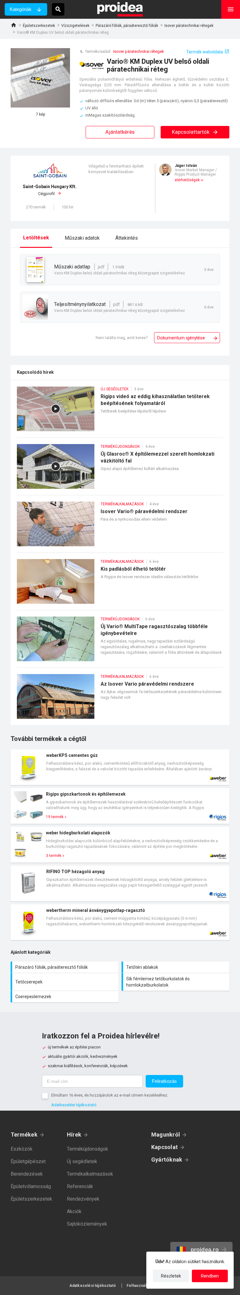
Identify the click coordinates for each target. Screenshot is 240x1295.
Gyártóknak (166, 1159)
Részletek (171, 1276)
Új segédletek (82, 1161)
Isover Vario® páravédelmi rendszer (120, 527)
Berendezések (27, 1174)
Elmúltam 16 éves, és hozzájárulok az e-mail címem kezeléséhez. (109, 1095)
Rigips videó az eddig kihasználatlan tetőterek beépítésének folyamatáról (120, 412)
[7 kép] (40, 78)
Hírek (74, 1134)
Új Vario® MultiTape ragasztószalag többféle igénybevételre (120, 642)
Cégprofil (50, 190)
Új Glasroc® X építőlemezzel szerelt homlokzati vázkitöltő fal (120, 469)
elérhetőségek (187, 180)
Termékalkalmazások (90, 1174)
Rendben (210, 1276)
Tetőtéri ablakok (176, 967)
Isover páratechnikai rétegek (188, 25)
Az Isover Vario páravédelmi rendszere (120, 699)
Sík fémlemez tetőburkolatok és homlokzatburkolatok (176, 982)
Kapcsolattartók (191, 132)
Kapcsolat (164, 1147)
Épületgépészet (28, 1161)
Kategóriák (21, 9)
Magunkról (165, 1134)
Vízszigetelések (75, 25)
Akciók (74, 1211)
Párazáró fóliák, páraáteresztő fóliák (127, 25)
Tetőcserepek (65, 982)
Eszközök (21, 1149)
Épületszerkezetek (39, 25)
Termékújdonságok (87, 1149)
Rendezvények (83, 1199)
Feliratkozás (164, 1081)
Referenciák (80, 1186)
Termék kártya (120, 767)
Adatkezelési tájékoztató (74, 1104)
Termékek (24, 1134)
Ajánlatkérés (120, 132)
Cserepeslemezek (65, 996)
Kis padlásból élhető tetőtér (120, 584)
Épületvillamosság (31, 1186)
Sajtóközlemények (87, 1224)
